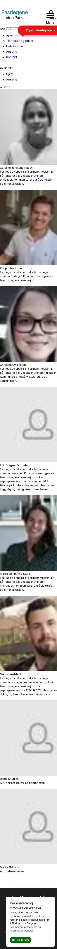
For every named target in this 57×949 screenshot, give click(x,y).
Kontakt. (12, 57)
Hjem (10, 74)
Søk (2, 29)
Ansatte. (12, 51)
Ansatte (11, 79)
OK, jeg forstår (20, 939)
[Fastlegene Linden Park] (17, 15)
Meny (50, 22)
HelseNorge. (15, 46)
